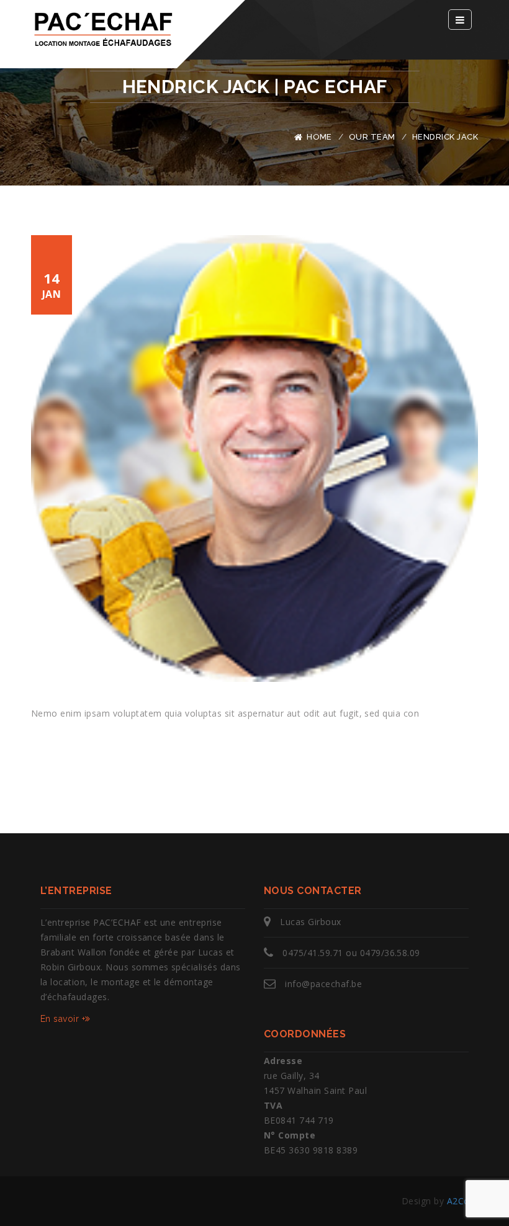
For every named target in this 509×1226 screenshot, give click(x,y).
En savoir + (62, 1019)
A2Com (462, 1201)
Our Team (372, 136)
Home (319, 136)
